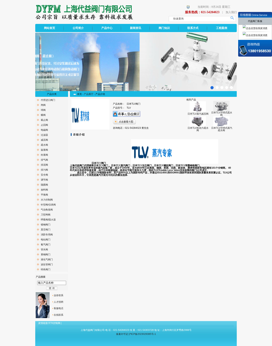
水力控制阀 (47, 199)
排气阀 (44, 159)
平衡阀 (44, 194)
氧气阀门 (45, 244)
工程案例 (221, 28)
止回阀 (44, 125)
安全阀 (44, 174)
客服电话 (58, 308)
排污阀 (44, 169)
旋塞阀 (44, 149)
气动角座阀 (47, 209)
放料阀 (44, 189)
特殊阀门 (45, 269)
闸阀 (43, 105)
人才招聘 (58, 302)
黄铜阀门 (45, 254)
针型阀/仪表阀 (48, 204)
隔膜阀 (44, 184)
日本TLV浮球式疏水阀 (221, 113)
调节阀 (44, 179)
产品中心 (107, 28)
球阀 (43, 110)
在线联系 (58, 315)
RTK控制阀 (54, 323)
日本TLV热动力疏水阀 (198, 129)
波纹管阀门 (47, 264)
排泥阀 (44, 164)
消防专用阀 (47, 234)
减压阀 (44, 140)
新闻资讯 (135, 28)
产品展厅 (88, 94)
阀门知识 (164, 28)
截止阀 (44, 120)
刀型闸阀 (45, 214)
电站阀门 (45, 239)
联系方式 (193, 28)
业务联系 (58, 295)
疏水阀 (44, 145)
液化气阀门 (47, 259)
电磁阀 (44, 130)
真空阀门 (45, 229)
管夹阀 (44, 249)
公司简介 (78, 28)
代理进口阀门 (48, 100)
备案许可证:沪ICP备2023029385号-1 (136, 334)
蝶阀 (43, 115)
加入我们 (231, 12)
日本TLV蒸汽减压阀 (198, 113)
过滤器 (44, 135)
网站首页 (49, 28)
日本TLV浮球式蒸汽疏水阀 (221, 129)
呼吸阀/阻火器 (48, 219)
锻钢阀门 (45, 224)
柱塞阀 (44, 154)
